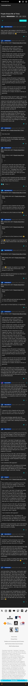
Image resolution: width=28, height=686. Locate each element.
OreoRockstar (7, 40)
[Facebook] (10, 611)
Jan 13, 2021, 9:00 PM (17, 477)
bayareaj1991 (7, 382)
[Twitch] (18, 611)
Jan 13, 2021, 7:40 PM (20, 404)
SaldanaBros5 (8, 147)
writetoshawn (7, 311)
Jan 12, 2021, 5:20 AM (20, 282)
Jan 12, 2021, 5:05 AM (19, 40)
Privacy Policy (14, 639)
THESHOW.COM (5, 1)
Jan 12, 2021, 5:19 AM (21, 250)
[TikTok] (26, 611)
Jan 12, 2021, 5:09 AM (20, 147)
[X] (2, 611)
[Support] (23, 1)
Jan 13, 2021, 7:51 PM (20, 429)
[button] (2, 684)
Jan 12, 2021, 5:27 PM (19, 382)
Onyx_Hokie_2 (8, 404)
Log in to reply (23, 20)
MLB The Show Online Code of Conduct (14, 643)
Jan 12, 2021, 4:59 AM (21, 26)
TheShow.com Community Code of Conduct (14, 641)
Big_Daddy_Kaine (8, 26)
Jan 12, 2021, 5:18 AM (20, 219)
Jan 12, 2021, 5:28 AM (19, 311)
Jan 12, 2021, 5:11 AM (21, 190)
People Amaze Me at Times (19, 43)
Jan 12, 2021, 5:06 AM (19, 128)
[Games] (20, 1)
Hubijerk (6, 477)
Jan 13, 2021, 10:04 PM (20, 534)
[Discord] (22, 611)
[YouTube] (14, 611)
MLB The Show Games (14, 646)
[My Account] (26, 1)
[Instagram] (6, 611)
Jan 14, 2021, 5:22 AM (19, 567)
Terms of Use (14, 636)
